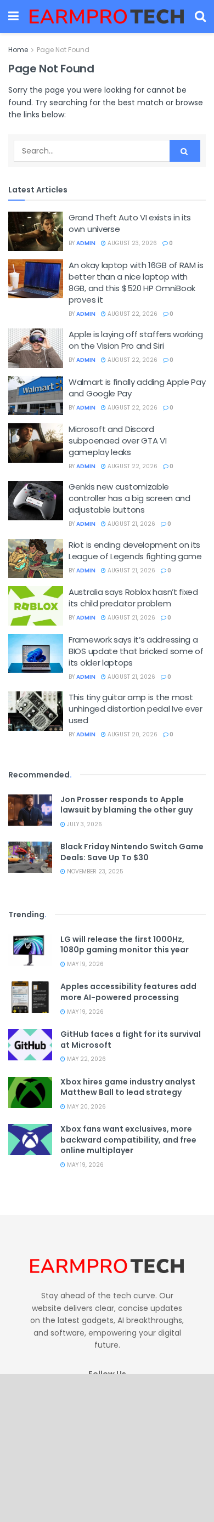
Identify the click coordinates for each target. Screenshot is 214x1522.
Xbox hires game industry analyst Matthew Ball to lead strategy (127, 1087)
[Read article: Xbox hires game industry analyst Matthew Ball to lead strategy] (30, 1092)
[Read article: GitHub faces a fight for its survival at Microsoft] (30, 1044)
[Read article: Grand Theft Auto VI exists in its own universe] (35, 231)
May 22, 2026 (85, 1059)
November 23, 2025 (94, 871)
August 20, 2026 (131, 734)
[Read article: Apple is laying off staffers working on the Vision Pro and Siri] (35, 348)
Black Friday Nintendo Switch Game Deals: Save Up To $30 (132, 852)
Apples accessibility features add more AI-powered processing (128, 992)
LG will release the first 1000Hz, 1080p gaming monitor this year (124, 945)
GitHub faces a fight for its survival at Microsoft (130, 1039)
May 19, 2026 (84, 964)
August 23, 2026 (131, 243)
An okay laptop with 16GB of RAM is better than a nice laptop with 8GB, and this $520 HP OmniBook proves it (136, 282)
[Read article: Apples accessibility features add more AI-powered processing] (30, 997)
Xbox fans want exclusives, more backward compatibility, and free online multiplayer (128, 1139)
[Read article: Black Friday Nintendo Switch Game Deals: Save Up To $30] (30, 857)
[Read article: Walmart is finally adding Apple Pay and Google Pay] (35, 396)
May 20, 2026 (85, 1107)
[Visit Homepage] (107, 16)
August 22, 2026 (131, 314)
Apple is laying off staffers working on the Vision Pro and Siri (135, 339)
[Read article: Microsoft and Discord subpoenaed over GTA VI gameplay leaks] (35, 443)
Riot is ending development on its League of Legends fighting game (135, 550)
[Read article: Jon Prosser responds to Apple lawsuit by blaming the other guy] (30, 810)
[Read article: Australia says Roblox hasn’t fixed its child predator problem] (35, 606)
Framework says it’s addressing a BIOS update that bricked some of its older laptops (136, 651)
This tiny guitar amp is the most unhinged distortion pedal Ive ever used (135, 708)
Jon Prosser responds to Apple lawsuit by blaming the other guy (126, 805)
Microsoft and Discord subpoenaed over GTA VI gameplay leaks (117, 440)
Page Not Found (63, 49)
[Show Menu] (13, 16)
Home (18, 49)
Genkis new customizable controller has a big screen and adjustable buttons (129, 498)
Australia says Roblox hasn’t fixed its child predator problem (133, 597)
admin (85, 243)
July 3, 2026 (83, 824)
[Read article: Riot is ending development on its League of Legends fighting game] (35, 558)
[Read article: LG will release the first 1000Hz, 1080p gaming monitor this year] (30, 950)
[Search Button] (200, 16)
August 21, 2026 (130, 524)
